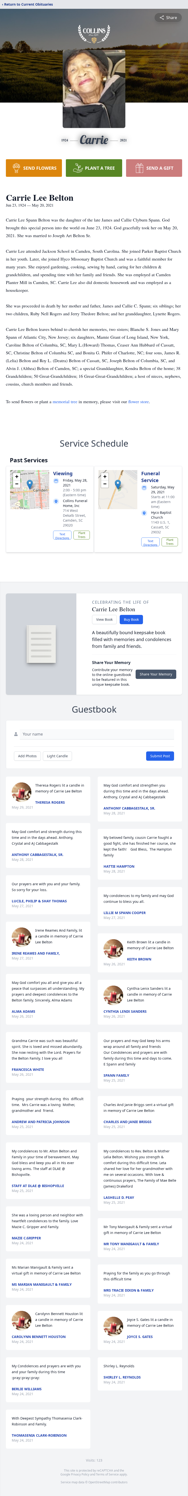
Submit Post (160, 756)
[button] (30, 485)
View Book (104, 619)
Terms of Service (107, 1474)
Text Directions (62, 535)
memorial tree (65, 401)
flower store (138, 401)
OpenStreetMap (99, 1482)
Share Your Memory (156, 674)
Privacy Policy (80, 1474)
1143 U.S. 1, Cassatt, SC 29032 (160, 527)
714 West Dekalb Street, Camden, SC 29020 (74, 517)
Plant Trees (81, 535)
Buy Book (131, 619)
